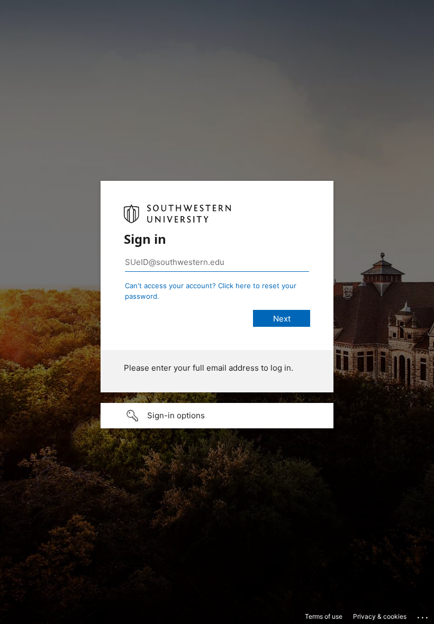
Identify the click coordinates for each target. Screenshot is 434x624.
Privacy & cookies (379, 616)
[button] (217, 415)
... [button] (423, 615)
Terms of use (323, 616)
